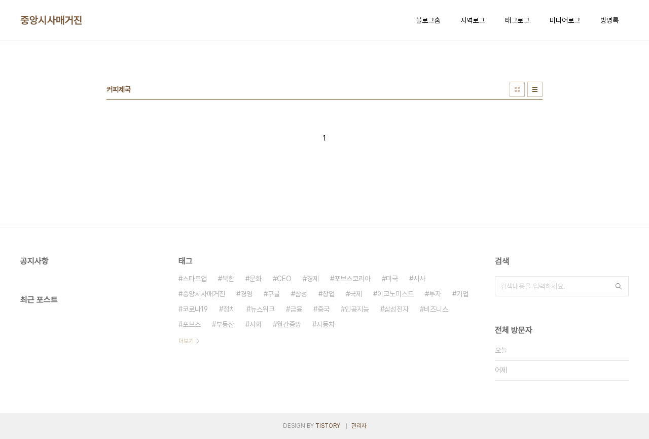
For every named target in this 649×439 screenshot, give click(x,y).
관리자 (359, 425)
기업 (462, 294)
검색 (618, 286)
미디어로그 (565, 20)
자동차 (325, 324)
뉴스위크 (262, 309)
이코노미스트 (395, 294)
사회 (255, 324)
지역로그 (472, 20)
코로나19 (195, 309)
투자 (435, 294)
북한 (228, 279)
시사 (419, 279)
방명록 (609, 20)
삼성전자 (396, 309)
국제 (356, 294)
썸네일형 (517, 89)
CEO (284, 279)
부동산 (225, 324)
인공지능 (357, 309)
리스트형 (535, 89)
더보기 (186, 341)
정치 (229, 309)
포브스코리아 (352, 279)
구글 (274, 294)
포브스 (192, 324)
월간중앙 (289, 324)
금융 (296, 309)
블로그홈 (428, 20)
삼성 (301, 294)
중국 (323, 309)
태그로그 (517, 20)
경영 (246, 294)
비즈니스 (436, 309)
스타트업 (195, 279)
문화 (255, 279)
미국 (392, 279)
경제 (313, 279)
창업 (328, 294)
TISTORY (327, 425)
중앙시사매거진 (51, 20)
